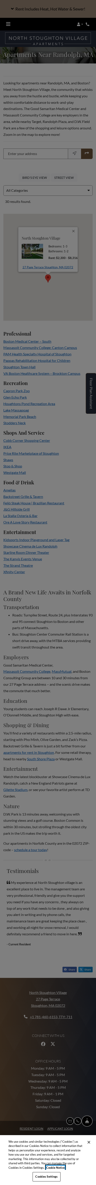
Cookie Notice (55, 1167)
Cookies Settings (46, 1176)
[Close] (89, 1142)
